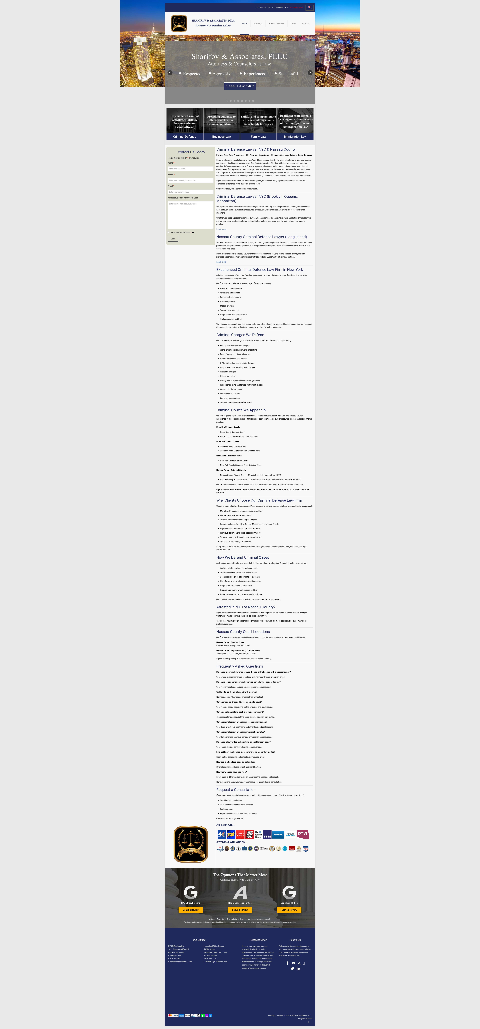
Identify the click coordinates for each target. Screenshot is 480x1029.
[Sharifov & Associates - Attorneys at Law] (179, 23)
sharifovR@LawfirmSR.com (181, 962)
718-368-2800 (281, 7)
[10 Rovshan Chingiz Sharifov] (220, 851)
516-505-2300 (264, 7)
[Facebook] (308, 1022)
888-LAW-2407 (266, 952)
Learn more (221, 229)
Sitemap (271, 1016)
